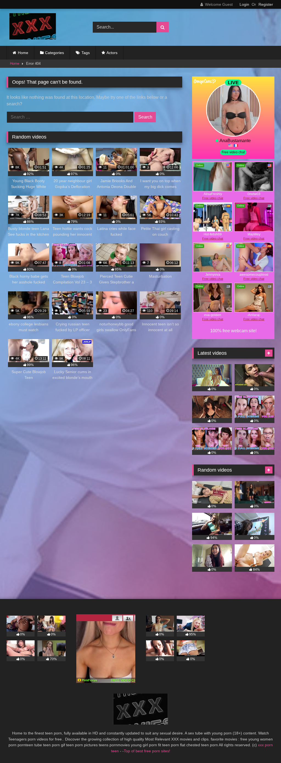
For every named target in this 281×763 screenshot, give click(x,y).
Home (23, 52)
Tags (86, 52)
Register (265, 4)
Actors (111, 52)
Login (244, 4)
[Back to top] (264, 746)
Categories (54, 52)
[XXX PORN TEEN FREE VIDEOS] (43, 27)
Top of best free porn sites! (147, 751)
